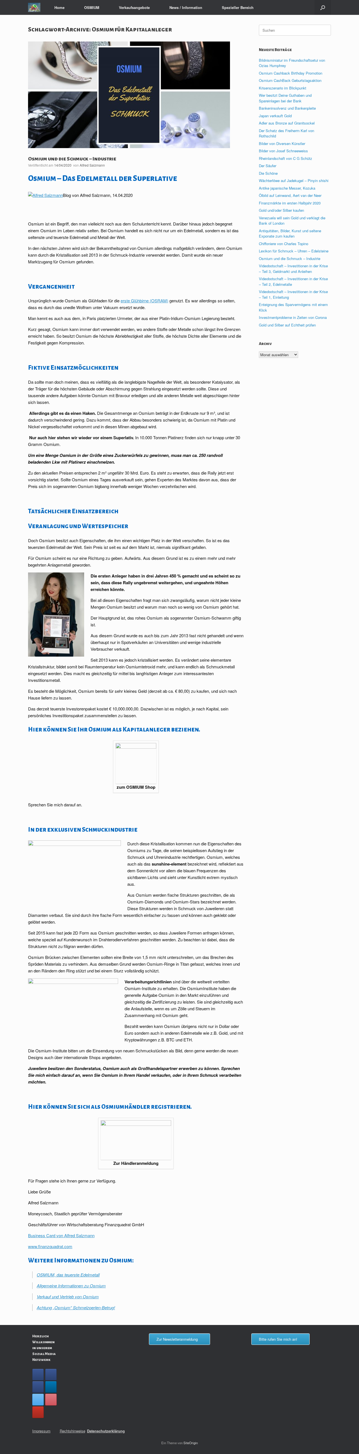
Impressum (41, 1431)
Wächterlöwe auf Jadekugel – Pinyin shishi (293, 180)
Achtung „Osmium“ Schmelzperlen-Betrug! (76, 1307)
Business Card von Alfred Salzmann (61, 1235)
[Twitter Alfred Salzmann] (38, 1399)
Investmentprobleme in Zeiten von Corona (293, 317)
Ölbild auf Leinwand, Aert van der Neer (290, 195)
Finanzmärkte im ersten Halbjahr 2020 (290, 203)
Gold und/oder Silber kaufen (281, 210)
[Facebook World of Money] (38, 1387)
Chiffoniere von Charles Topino (283, 243)
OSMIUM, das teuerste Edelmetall (68, 1275)
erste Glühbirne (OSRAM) (144, 300)
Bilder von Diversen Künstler (282, 143)
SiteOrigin (190, 1443)
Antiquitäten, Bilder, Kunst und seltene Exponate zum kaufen (290, 233)
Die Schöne (268, 173)
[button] (322, 7)
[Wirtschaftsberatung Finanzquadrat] (34, 7)
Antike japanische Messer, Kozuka (287, 188)
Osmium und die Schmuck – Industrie (72, 159)
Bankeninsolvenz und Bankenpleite (287, 108)
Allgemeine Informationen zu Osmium (71, 1286)
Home (59, 7)
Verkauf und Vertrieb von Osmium (68, 1296)
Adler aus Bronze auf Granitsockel (287, 123)
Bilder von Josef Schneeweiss (283, 150)
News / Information (185, 7)
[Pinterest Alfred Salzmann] (51, 1399)
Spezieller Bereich (238, 7)
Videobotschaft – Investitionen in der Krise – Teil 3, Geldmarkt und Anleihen (293, 268)
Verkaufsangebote (134, 7)
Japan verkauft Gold (275, 115)
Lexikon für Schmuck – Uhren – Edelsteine (293, 251)
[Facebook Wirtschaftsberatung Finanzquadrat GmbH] (38, 1375)
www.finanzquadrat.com (50, 1246)
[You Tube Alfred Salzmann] (38, 1412)
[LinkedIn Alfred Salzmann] (51, 1387)
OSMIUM (91, 7)
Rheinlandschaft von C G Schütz (285, 158)
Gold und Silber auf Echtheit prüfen (287, 325)
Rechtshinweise (72, 1431)
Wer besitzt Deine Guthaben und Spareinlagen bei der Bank (285, 98)
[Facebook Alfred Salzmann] (51, 1375)
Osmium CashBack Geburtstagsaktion (290, 80)
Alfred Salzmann (92, 165)
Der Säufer (267, 165)
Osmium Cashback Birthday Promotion (290, 73)
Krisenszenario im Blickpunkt (282, 88)
